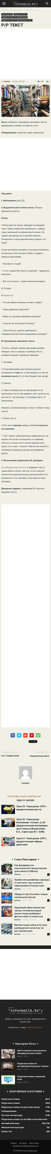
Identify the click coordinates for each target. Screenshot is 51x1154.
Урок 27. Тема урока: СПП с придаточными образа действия (31, 841)
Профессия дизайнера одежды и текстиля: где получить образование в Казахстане (32, 882)
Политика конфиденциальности (26, 1146)
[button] (47, 3)
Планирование (16, 10)
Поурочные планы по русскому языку (14, 17)
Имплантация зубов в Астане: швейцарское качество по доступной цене (31, 928)
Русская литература (11, 1115)
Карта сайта (34, 1143)
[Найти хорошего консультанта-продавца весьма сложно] (8, 1054)
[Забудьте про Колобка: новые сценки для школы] (6, 898)
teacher (7, 81)
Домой (4, 10)
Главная (13, 1143)
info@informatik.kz (34, 1027)
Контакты (23, 1143)
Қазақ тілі (6, 1131)
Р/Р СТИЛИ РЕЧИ (10, 756)
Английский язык (10, 1123)
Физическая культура (12, 1127)
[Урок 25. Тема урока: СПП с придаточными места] (8, 809)
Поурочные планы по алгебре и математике (24, 1119)
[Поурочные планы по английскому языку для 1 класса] (8, 1066)
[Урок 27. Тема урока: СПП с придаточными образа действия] (8, 841)
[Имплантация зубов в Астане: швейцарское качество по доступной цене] (6, 928)
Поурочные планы (31, 10)
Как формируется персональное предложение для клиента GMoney (30, 868)
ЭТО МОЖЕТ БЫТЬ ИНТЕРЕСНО (24, 796)
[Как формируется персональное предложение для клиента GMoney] (6, 869)
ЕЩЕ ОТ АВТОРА (25, 800)
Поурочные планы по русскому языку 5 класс (17, 20)
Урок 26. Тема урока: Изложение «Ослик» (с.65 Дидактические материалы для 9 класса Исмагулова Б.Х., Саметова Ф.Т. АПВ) (32, 825)
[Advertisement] (25, 54)
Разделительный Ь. (40, 756)
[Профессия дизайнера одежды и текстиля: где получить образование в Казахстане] (6, 883)
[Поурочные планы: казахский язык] (8, 1079)
